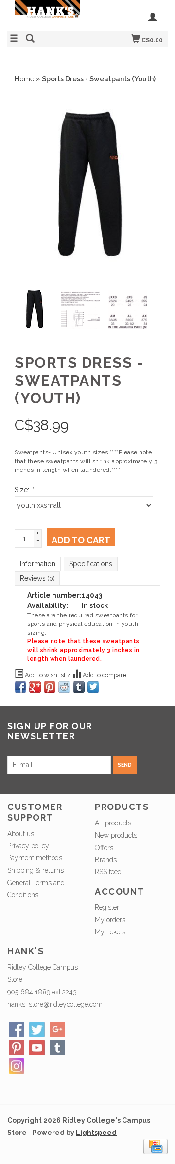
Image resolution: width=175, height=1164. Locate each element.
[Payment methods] (155, 1146)
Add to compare (103, 675)
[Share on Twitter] (93, 687)
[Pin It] (49, 687)
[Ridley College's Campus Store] (47, 14)
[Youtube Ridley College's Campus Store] (37, 1047)
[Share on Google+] (35, 687)
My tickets (110, 932)
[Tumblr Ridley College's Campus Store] (57, 1047)
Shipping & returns (35, 870)
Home (24, 79)
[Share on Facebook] (20, 687)
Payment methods (34, 858)
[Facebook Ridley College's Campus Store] (16, 1029)
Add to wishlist (45, 675)
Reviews (37, 578)
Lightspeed (96, 1132)
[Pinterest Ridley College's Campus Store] (16, 1047)
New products (116, 835)
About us (20, 834)
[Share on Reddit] (64, 687)
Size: (24, 490)
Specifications (90, 564)
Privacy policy (28, 846)
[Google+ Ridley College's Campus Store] (57, 1029)
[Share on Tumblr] (79, 687)
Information (37, 564)
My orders (110, 920)
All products (113, 823)
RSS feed (108, 872)
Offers (104, 848)
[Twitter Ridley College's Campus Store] (37, 1029)
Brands (106, 860)
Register (107, 907)
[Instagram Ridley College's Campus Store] (16, 1066)
